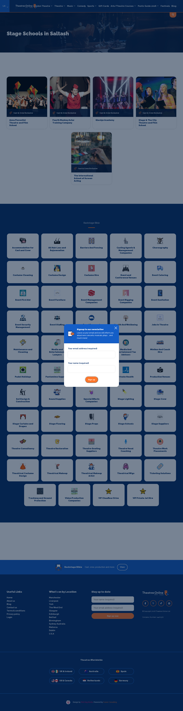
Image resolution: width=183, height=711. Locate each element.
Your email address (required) (82, 348)
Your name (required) (78, 363)
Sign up (91, 380)
